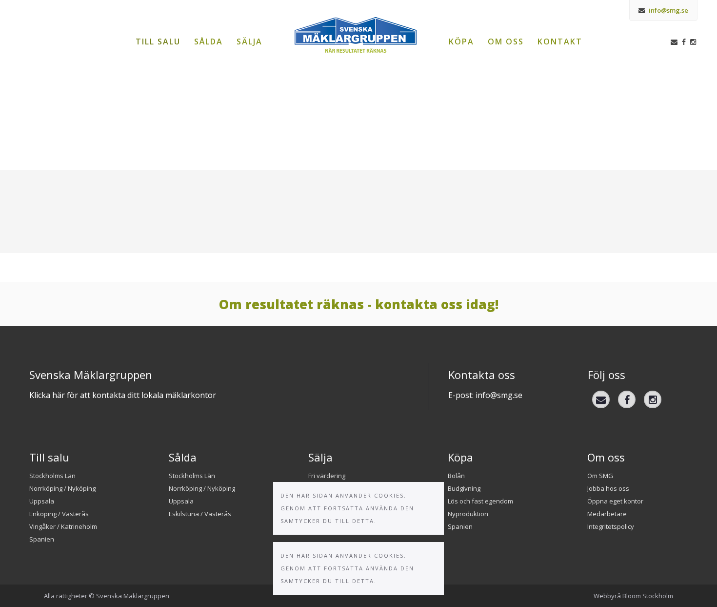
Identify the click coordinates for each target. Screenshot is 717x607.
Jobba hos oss (608, 488)
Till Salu (158, 41)
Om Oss (506, 41)
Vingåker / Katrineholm (63, 526)
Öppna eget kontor (615, 501)
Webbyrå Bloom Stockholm (633, 596)
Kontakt (560, 41)
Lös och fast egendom (480, 501)
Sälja (249, 41)
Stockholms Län (52, 475)
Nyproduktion (468, 513)
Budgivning (464, 488)
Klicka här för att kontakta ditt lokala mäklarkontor (122, 395)
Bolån (456, 475)
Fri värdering (326, 475)
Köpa (461, 41)
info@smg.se (667, 10)
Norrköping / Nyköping (62, 488)
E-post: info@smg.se (485, 395)
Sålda (208, 41)
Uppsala (41, 501)
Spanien (41, 539)
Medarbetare (607, 513)
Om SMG (600, 475)
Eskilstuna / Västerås (200, 513)
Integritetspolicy (610, 526)
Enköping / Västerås (59, 513)
